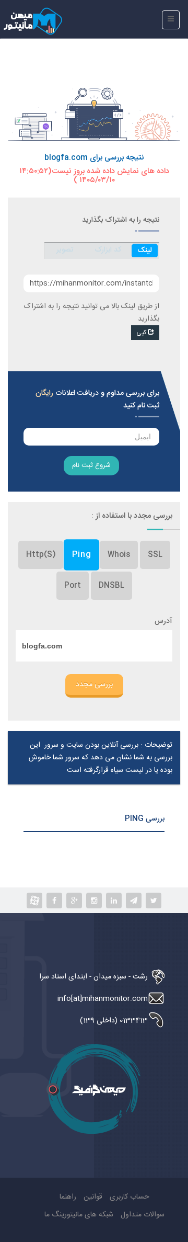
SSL (155, 555)
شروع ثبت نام (91, 465)
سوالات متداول (142, 1215)
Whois (119, 555)
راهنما (68, 1197)
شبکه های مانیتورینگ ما (78, 1215)
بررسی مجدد (94, 684)
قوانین (93, 1197)
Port (72, 585)
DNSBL (111, 585)
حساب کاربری (129, 1197)
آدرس (163, 621)
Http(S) (40, 555)
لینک (144, 250)
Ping (81, 554)
